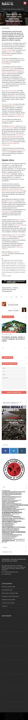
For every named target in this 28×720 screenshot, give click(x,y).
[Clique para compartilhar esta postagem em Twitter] (11, 297)
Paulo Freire (5, 236)
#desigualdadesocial (8, 499)
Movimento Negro (7, 599)
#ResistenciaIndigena (10, 530)
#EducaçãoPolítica (7, 287)
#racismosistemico (10, 529)
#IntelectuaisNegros (11, 516)
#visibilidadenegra (7, 539)
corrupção (14, 90)
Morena (9, 51)
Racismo (4, 542)
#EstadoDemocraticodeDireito (13, 509)
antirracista (8, 541)
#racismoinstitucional (14, 527)
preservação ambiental (15, 136)
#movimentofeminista (8, 520)
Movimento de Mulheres (9, 596)
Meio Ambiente (6, 590)
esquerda (4, 121)
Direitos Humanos (16, 335)
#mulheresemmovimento (9, 522)
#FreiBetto (15, 287)
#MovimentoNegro (11, 521)
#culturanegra (6, 495)
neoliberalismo (20, 116)
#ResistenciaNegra (14, 532)
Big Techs (15, 106)
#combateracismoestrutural (14, 491)
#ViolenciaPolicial (8, 538)
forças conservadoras (18, 95)
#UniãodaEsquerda (7, 291)
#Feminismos (6, 514)
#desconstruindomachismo (9, 498)
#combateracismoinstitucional (12, 492)
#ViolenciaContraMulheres (10, 536)
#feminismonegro (12, 512)
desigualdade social (13, 150)
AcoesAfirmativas (19, 539)
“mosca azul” (11, 201)
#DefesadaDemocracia (11, 497)
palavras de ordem (16, 235)
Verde (13, 51)
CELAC (11, 189)
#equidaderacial (10, 507)
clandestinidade (6, 174)
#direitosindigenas (8, 502)
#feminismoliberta (10, 511)
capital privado (9, 141)
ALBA (6, 189)
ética (9, 165)
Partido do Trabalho (7, 50)
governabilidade (6, 63)
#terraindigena (7, 533)
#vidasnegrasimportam (12, 535)
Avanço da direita (8, 104)
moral (13, 177)
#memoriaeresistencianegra (13, 519)
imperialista (12, 126)
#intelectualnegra (7, 517)
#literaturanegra (17, 517)
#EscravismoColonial (9, 508)
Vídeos (4, 606)
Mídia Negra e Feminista (8, 593)
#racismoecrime (7, 526)
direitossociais (20, 540)
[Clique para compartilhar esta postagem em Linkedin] (21, 297)
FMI (4, 84)
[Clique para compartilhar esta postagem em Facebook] (6, 297)
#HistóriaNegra (7, 515)
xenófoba (18, 114)
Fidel (15, 168)
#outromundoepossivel (8, 524)
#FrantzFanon (15, 514)
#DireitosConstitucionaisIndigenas (11, 500)
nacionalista (12, 114)
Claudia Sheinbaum (7, 55)
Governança (6, 90)
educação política (19, 224)
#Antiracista (6, 490)
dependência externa (7, 68)
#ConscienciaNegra (12, 494)
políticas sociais (20, 219)
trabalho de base (6, 211)
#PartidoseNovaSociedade (9, 289)
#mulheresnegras (7, 523)
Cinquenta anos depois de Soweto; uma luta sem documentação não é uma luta (13, 9)
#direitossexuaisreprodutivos (11, 503)
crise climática (11, 133)
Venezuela (10, 127)
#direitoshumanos (9, 501)
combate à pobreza (11, 72)
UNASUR (16, 189)
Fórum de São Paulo (16, 191)
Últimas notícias (6, 602)
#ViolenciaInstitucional (9, 537)
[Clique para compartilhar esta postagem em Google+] (16, 297)
